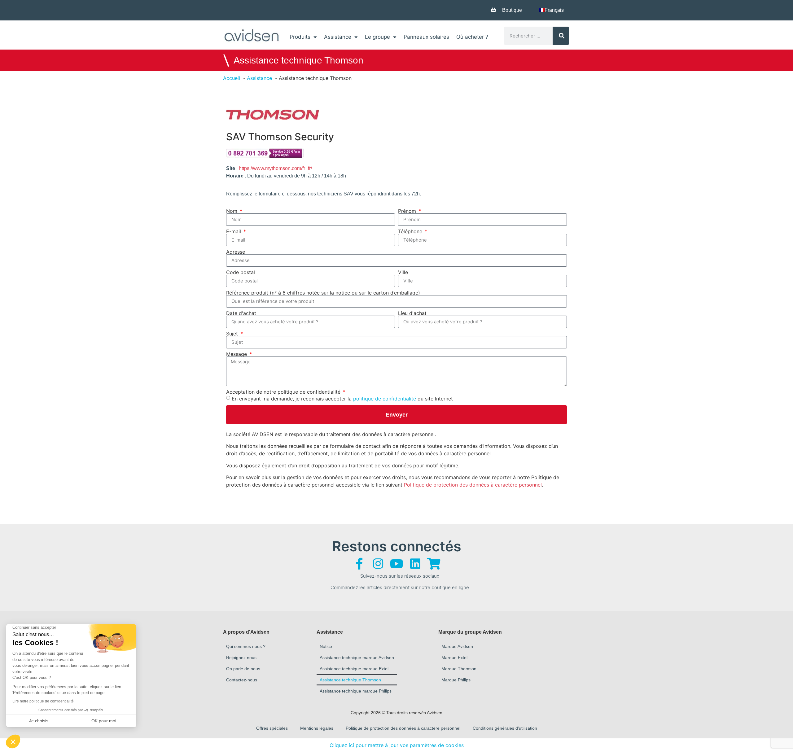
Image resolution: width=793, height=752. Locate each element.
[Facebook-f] (359, 564)
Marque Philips (456, 679)
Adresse (235, 251)
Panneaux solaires (426, 37)
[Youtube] (396, 564)
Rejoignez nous (241, 657)
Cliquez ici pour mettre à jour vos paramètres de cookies (397, 745)
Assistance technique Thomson (350, 679)
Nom (232, 210)
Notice (326, 646)
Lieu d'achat (412, 313)
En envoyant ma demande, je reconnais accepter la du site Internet (342, 398)
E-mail (234, 231)
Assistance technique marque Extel (354, 668)
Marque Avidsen (457, 646)
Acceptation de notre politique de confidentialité (284, 391)
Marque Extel (454, 657)
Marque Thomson (458, 668)
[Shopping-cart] (434, 564)
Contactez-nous (241, 679)
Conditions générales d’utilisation (505, 728)
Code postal (240, 272)
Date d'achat (241, 313)
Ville (403, 272)
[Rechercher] (561, 36)
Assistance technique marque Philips (356, 691)
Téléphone (411, 231)
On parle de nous (243, 668)
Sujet (232, 333)
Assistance (337, 37)
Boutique (512, 10)
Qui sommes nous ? (245, 646)
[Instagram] (378, 564)
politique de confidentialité (384, 398)
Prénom (408, 210)
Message (237, 354)
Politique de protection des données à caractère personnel (473, 485)
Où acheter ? (472, 37)
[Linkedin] (415, 564)
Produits (300, 37)
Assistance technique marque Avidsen (357, 657)
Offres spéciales (272, 728)
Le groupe (377, 37)
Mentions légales (316, 728)
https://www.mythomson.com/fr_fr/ (275, 168)
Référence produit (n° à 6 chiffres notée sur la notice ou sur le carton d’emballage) (323, 292)
